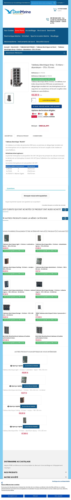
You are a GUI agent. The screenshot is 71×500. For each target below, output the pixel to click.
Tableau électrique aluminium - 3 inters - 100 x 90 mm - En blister (24, 390)
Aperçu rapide (16, 366)
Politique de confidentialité (61, 481)
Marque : (34, 126)
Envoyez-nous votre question (35, 196)
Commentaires (37, 136)
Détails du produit (22, 136)
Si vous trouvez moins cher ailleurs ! (46, 106)
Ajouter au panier (49, 100)
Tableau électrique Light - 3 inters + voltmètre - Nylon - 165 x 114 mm (25, 370)
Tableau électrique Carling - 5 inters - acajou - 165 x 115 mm (22, 410)
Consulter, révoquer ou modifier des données (53, 205)
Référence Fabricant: (38, 76)
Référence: (35, 73)
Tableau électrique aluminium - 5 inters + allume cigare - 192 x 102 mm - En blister (19, 291)
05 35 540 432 (55, 18)
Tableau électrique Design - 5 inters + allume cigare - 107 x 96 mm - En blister (51, 291)
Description (8, 136)
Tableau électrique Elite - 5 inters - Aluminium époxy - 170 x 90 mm (25, 431)
